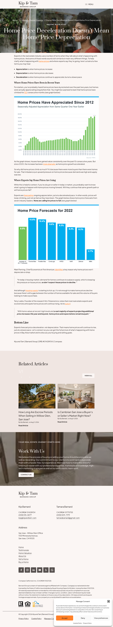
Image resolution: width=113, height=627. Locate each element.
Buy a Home (24, 562)
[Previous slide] (22, 377)
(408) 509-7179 (63, 515)
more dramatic (49, 164)
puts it (67, 304)
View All (88, 376)
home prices (44, 61)
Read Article (23, 425)
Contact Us (26, 475)
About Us (22, 556)
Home (15, 20)
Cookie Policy (77, 623)
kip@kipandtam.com (27, 518)
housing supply (31, 290)
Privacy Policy (87, 623)
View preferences (101, 618)
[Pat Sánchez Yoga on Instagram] (21, 570)
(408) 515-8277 (25, 515)
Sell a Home (23, 559)
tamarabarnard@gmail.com (68, 518)
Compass (71, 586)
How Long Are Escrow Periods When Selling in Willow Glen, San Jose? (36, 415)
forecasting (29, 195)
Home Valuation (25, 553)
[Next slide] (29, 377)
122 (25, 92)
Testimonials (24, 550)
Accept (65, 618)
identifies (59, 269)
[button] (108, 601)
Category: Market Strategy (32, 20)
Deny (83, 618)
